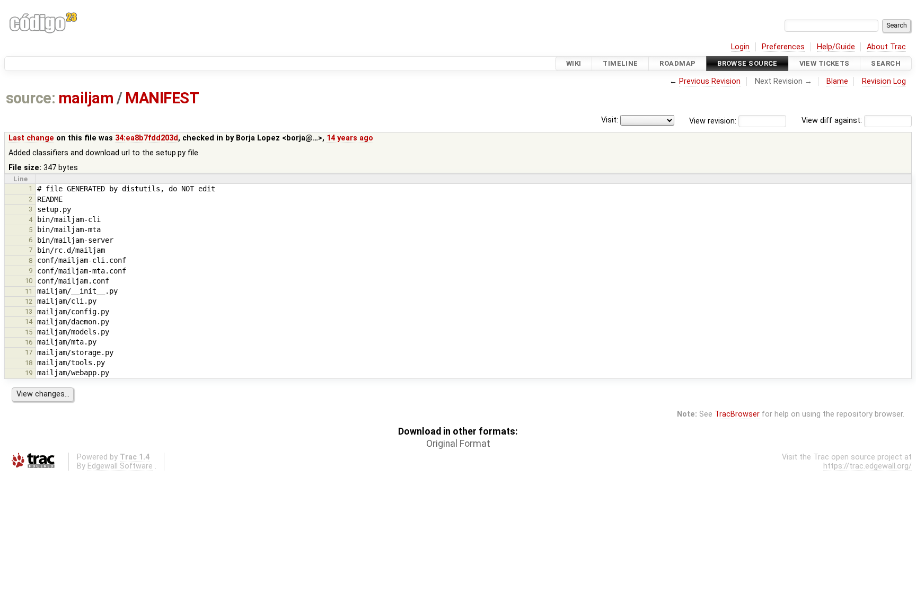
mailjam (85, 98)
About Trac (886, 46)
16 (28, 342)
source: (30, 98)
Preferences (783, 46)
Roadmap (677, 63)
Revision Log (884, 81)
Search (886, 63)
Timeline (620, 63)
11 (28, 291)
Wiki (574, 63)
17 (28, 352)
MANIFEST (162, 98)
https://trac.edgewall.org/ (867, 466)
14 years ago (350, 138)
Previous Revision (710, 81)
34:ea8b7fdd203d (146, 138)
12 (28, 301)
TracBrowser (737, 414)
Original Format (458, 443)
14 (28, 321)
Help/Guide (836, 46)
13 (28, 311)
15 (28, 332)
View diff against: (833, 120)
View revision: (712, 120)
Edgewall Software (120, 466)
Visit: (609, 120)
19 (28, 373)
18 (28, 363)
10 (28, 281)
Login (740, 46)
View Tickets (824, 63)
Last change (31, 138)
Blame (837, 81)
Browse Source (747, 63)
